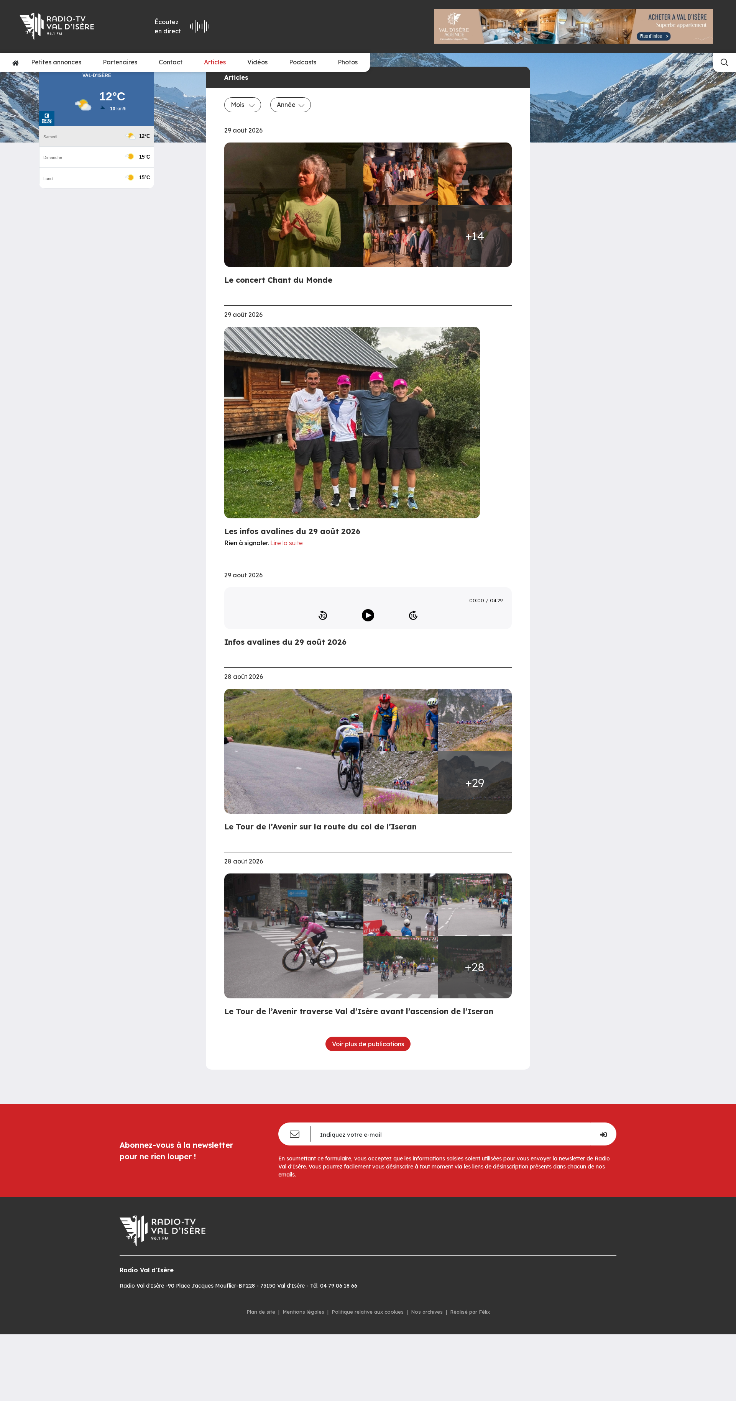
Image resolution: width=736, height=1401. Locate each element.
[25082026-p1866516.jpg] (400, 720)
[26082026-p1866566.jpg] (296, 205)
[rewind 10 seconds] (322, 615)
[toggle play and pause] (368, 615)
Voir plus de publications (368, 1044)
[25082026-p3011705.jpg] (400, 904)
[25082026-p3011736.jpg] (400, 967)
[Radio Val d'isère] (68, 26)
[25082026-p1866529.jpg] (475, 720)
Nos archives (427, 1312)
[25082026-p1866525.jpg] (296, 751)
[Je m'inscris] (603, 1133)
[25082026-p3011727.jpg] (475, 904)
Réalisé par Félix (470, 1312)
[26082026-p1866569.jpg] (400, 236)
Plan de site (260, 1312)
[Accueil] (15, 62)
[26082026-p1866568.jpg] (475, 174)
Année (286, 104)
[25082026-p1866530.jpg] (400, 782)
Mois (238, 104)
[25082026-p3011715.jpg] (296, 935)
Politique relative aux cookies (368, 1312)
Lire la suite (286, 543)
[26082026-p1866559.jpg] (400, 174)
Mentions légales (303, 1312)
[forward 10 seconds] (413, 615)
